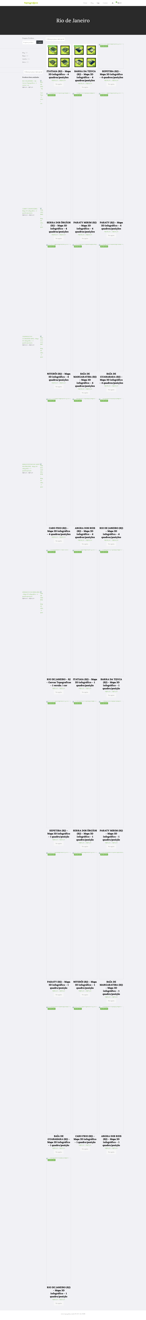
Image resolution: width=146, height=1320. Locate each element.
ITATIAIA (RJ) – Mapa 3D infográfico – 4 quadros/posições (59, 74)
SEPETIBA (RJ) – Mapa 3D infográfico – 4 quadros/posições (111, 74)
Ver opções (59, 84)
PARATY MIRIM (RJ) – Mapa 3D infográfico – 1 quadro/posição (111, 835)
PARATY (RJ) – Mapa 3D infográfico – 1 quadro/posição (58, 985)
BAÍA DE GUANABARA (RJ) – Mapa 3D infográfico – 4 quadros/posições (111, 378)
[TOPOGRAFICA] (31, 3)
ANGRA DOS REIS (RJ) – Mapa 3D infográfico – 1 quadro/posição (111, 1141)
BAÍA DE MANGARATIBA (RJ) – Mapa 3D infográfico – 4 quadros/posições (85, 380)
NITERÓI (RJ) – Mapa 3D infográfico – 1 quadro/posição (85, 985)
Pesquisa (39, 42)
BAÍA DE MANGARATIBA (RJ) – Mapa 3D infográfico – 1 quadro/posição (111, 988)
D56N (83, 1314)
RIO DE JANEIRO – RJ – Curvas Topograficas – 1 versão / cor (58, 682)
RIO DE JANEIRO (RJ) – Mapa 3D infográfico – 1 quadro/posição (58, 1292)
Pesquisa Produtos (28, 38)
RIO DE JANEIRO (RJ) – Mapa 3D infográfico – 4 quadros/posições (111, 533)
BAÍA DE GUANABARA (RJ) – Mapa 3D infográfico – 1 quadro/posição (58, 1141)
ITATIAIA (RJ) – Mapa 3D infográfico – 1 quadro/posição (85, 682)
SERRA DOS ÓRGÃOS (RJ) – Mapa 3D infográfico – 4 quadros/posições (59, 227)
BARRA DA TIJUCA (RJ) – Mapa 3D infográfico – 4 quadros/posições (85, 76)
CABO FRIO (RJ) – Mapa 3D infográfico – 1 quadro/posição (85, 1139)
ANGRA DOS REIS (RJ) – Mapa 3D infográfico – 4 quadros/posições (85, 533)
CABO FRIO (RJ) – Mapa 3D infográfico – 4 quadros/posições (59, 531)
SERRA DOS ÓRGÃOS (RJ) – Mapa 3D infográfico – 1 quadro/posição (85, 835)
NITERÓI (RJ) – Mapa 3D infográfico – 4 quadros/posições (58, 377)
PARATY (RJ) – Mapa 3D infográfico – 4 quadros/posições (111, 226)
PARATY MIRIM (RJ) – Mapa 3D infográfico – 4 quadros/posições (85, 227)
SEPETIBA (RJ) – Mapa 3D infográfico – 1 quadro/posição (58, 834)
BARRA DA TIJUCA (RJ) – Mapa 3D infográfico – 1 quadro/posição (111, 684)
